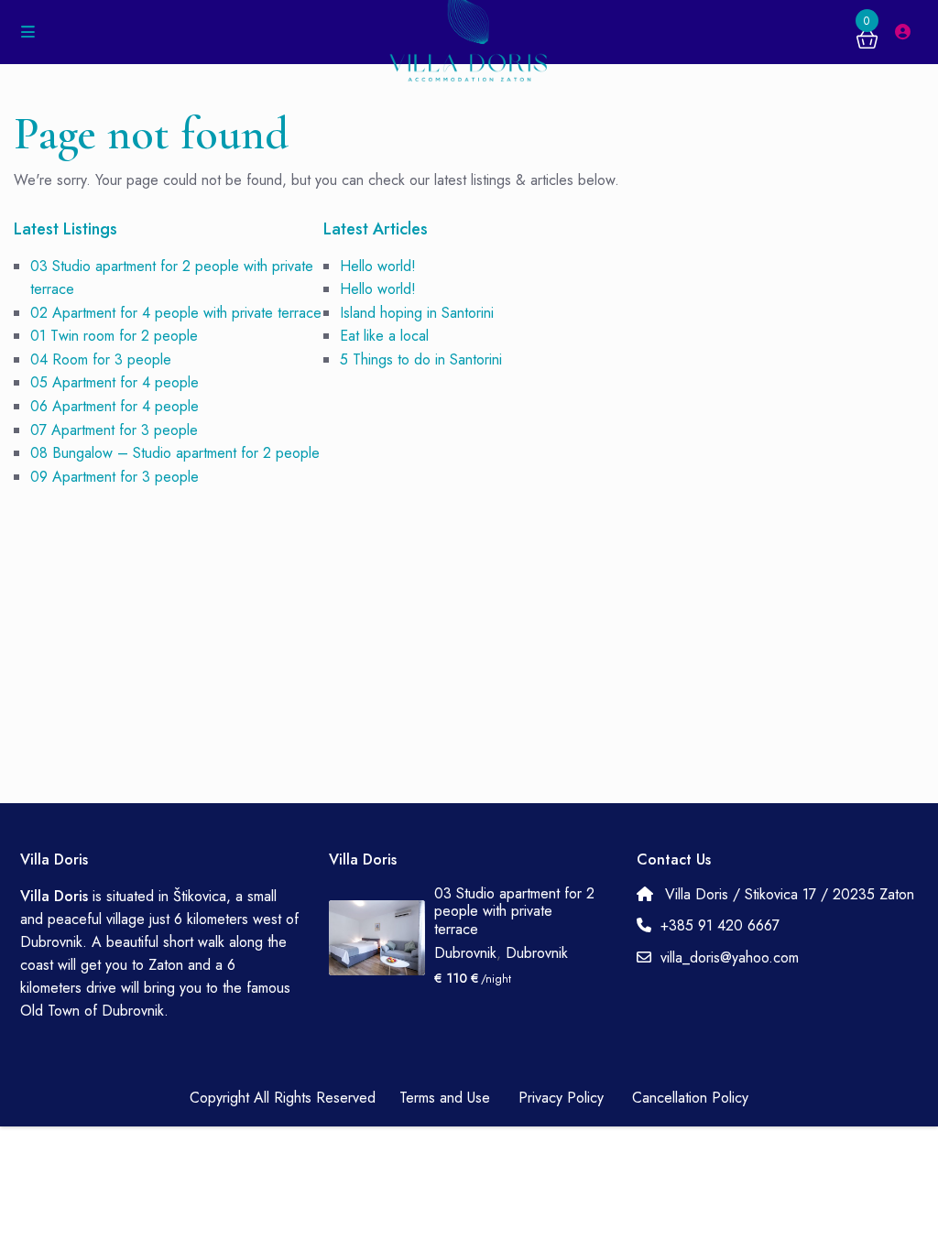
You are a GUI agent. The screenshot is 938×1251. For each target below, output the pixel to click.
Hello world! (378, 266)
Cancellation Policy (690, 1097)
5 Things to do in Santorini (421, 359)
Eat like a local (384, 335)
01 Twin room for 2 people (114, 335)
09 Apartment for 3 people (114, 476)
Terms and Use (444, 1097)
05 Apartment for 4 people (114, 382)
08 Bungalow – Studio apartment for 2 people (175, 452)
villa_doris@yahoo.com (729, 957)
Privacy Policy (561, 1097)
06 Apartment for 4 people (114, 406)
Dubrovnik (465, 952)
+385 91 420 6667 (720, 925)
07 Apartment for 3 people (114, 430)
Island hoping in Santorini (417, 312)
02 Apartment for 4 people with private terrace (176, 312)
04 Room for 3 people (100, 359)
